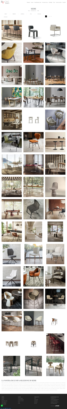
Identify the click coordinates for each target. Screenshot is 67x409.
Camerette (36, 399)
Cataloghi (50, 2)
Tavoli (19, 402)
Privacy (1, 408)
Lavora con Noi (59, 2)
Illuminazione (4, 404)
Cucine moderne (21, 399)
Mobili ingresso (4, 402)
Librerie (3, 398)
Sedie (38, 10)
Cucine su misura (21, 400)
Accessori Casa (45, 2)
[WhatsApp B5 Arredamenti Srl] (2, 406)
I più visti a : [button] (6, 16)
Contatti (64, 2)
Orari (54, 2)
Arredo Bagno (4, 403)
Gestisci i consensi (8, 408)
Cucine (32, 2)
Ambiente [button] (14, 13)
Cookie (4, 408)
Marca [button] (6, 13)
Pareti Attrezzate (4, 400)
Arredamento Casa (37, 2)
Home (29, 10)
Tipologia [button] (39, 13)
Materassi (35, 402)
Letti (35, 398)
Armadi (35, 403)
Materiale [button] (22, 13)
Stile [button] (31, 13)
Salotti (3, 399)
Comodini (36, 400)
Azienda (28, 2)
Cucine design (20, 398)
